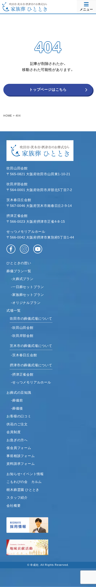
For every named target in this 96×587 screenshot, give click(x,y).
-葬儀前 (17, 400)
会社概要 (13, 505)
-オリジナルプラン (25, 303)
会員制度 (13, 432)
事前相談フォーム (20, 456)
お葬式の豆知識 (18, 392)
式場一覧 (13, 310)
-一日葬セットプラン (27, 287)
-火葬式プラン (22, 279)
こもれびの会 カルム (24, 482)
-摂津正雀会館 (22, 374)
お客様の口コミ (18, 416)
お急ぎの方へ (17, 440)
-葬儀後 (17, 408)
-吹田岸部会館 (22, 336)
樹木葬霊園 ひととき (22, 490)
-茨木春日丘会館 (24, 355)
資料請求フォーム (20, 463)
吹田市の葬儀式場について (31, 318)
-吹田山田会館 (22, 328)
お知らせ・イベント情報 (25, 474)
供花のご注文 (17, 424)
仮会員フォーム (18, 448)
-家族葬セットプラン (27, 295)
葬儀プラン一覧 (18, 271)
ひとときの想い (18, 263)
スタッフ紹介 (17, 497)
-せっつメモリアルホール (31, 382)
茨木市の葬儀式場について (31, 346)
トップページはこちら (48, 89)
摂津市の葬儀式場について (31, 365)
